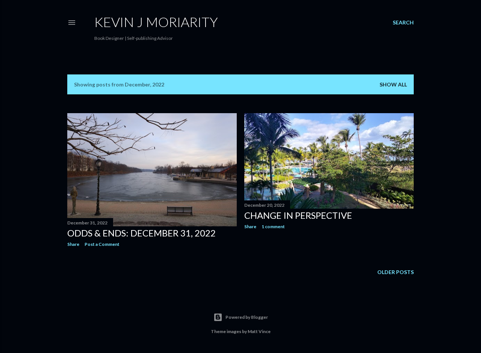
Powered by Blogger (246, 317)
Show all (393, 84)
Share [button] (73, 244)
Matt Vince (259, 331)
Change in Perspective (298, 215)
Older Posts (395, 272)
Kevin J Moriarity (156, 22)
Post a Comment (102, 244)
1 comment (273, 226)
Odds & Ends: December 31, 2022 (141, 232)
